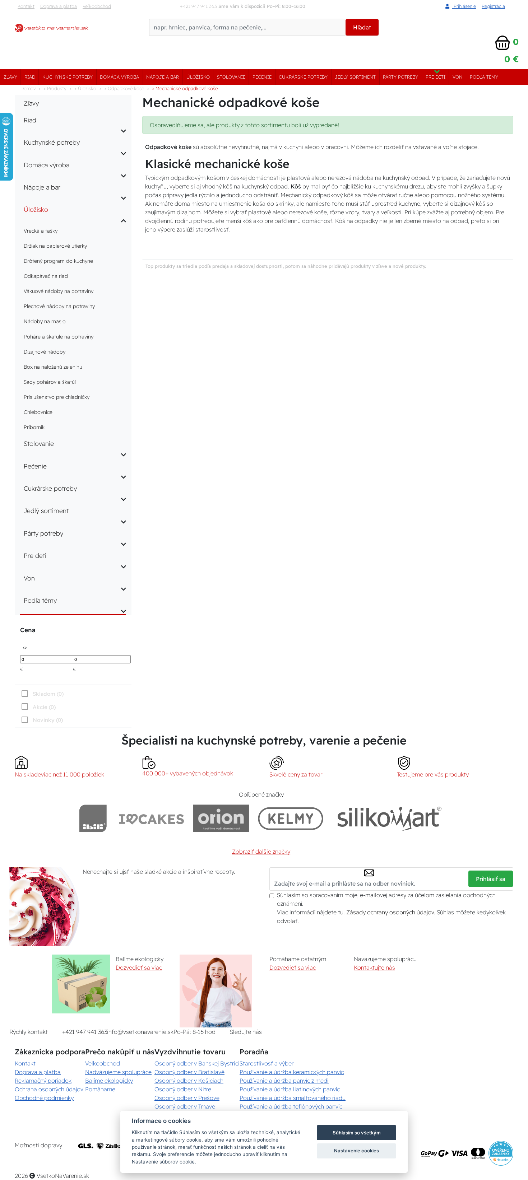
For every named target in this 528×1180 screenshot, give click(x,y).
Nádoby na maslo (45, 321)
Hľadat (362, 27)
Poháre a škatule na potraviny (58, 337)
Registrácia (493, 6)
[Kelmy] (290, 818)
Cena (27, 630)
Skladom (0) (48, 693)
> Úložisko (85, 88)
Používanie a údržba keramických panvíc (292, 1072)
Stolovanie (231, 77)
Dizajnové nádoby (44, 352)
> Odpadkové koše (124, 88)
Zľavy (10, 77)
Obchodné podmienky (44, 1097)
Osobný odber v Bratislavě (189, 1072)
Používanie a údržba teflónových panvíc (291, 1106)
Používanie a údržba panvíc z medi (284, 1080)
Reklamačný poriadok (43, 1080)
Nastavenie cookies (356, 1150)
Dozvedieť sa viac (139, 967)
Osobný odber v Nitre (182, 1089)
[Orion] (221, 818)
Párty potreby (400, 77)
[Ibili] (93, 818)
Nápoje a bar (162, 77)
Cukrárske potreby (303, 77)
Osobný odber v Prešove (186, 1097)
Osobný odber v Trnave (184, 1106)
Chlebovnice (38, 412)
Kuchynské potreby (67, 77)
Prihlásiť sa (490, 878)
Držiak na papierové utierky (55, 246)
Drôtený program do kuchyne (58, 261)
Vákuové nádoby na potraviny (58, 291)
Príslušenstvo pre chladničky (56, 397)
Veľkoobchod (97, 6)
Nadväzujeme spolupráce (118, 1072)
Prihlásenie (464, 6)
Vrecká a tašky (40, 231)
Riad (29, 77)
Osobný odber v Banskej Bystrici (197, 1063)
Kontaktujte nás (374, 967)
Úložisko (198, 77)
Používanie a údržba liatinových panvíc (290, 1089)
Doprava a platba (58, 6)
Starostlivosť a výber (266, 1063)
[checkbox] (41, 719)
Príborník (34, 427)
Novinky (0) (48, 720)
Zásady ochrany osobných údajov (390, 912)
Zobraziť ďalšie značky (261, 851)
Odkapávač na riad (46, 276)
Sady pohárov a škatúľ (50, 382)
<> (25, 647)
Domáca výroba (119, 77)
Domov (28, 88)
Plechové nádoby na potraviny (59, 306)
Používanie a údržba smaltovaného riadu (293, 1097)
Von (458, 77)
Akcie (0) (44, 707)
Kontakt (26, 6)
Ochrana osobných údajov (49, 1089)
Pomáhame (100, 1089)
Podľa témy (484, 77)
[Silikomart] (389, 818)
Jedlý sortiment (355, 77)
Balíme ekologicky (109, 1080)
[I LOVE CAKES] (151, 818)
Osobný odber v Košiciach (188, 1080)
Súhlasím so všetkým (357, 1132)
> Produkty (54, 88)
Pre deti (435, 77)
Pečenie (262, 77)
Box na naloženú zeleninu (53, 367)
